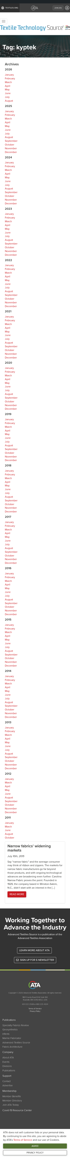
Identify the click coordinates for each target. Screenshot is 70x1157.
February (10, 78)
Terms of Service (22, 1140)
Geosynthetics (10, 1029)
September (11, 141)
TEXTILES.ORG (11, 8)
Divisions (7, 1066)
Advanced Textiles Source (16, 1042)
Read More (17, 894)
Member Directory (12, 1100)
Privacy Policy (35, 1152)
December (11, 152)
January (9, 74)
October (9, 144)
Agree (35, 1146)
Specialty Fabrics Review (15, 1025)
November (11, 148)
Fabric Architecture (12, 1046)
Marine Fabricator (11, 1038)
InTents (5, 1033)
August (9, 100)
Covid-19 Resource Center (17, 1110)
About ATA (8, 1057)
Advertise (7, 1085)
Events (5, 1061)
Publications (8, 1070)
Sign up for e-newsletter (36, 960)
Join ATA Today (10, 1104)
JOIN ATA (58, 8)
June (8, 93)
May (7, 89)
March (8, 82)
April (7, 86)
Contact (6, 1081)
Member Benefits (11, 1096)
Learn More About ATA (34, 950)
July (7, 97)
